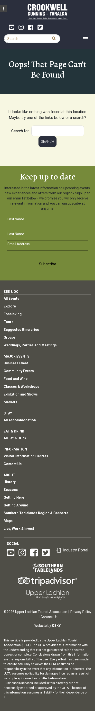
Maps (8, 521)
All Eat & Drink (15, 438)
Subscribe (47, 264)
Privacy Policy (80, 612)
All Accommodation (20, 420)
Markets (10, 402)
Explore (10, 306)
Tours (8, 322)
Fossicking (13, 314)
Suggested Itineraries (21, 330)
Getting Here (14, 497)
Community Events (19, 371)
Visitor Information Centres (26, 456)
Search (47, 142)
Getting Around (16, 505)
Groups (10, 337)
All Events (11, 298)
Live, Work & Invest (19, 529)
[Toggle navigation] (85, 38)
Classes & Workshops (21, 386)
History (10, 482)
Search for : (20, 131)
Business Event (16, 363)
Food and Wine (16, 379)
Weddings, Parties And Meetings (30, 345)
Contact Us (13, 464)
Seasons (11, 490)
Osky (56, 626)
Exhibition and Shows (21, 394)
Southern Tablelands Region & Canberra (36, 513)
